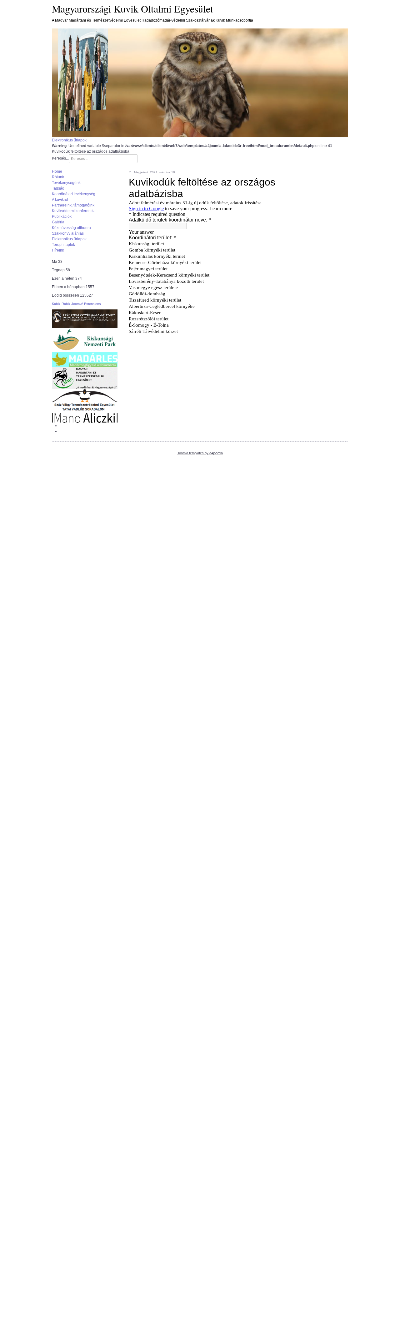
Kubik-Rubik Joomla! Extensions (76, 304)
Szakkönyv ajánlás (68, 233)
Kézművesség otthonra (71, 228)
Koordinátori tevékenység (73, 194)
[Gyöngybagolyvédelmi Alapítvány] (85, 318)
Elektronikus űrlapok (69, 140)
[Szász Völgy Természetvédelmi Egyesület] (85, 401)
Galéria (58, 222)
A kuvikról (60, 199)
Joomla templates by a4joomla (200, 453)
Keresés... (60, 158)
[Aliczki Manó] (85, 417)
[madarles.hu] (85, 359)
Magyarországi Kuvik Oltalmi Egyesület (132, 8)
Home (57, 171)
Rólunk (58, 177)
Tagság (58, 188)
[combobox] (103, 158)
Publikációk (62, 216)
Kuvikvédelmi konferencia (74, 211)
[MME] (85, 378)
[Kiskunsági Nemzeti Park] (85, 340)
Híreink (58, 250)
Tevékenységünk (66, 183)
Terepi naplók (63, 244)
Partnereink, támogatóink (73, 205)
